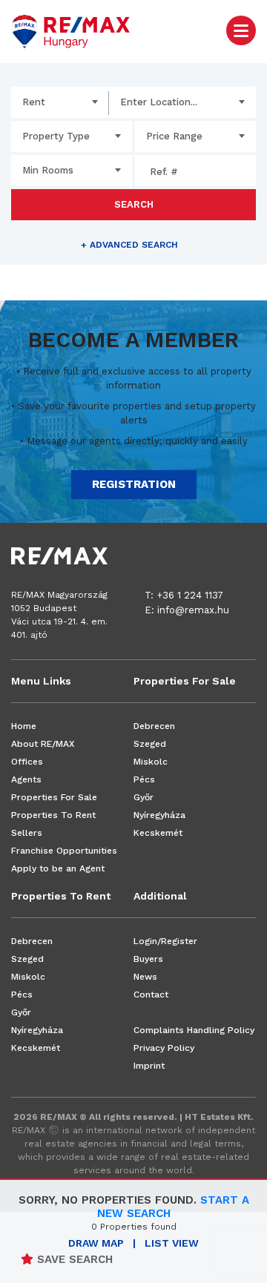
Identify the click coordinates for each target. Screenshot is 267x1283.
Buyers (148, 959)
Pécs (144, 779)
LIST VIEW (172, 1243)
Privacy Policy (164, 1048)
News (145, 977)
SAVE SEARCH (73, 1259)
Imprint (149, 1066)
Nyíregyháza (159, 815)
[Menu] (241, 29)
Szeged (150, 744)
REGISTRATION (134, 484)
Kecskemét (158, 833)
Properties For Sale (54, 797)
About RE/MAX (42, 744)
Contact (151, 994)
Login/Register (165, 941)
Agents (26, 779)
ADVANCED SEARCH (129, 245)
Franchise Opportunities (64, 850)
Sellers (26, 833)
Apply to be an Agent (58, 868)
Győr (144, 797)
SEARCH (134, 204)
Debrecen (154, 726)
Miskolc (151, 761)
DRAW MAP (96, 1243)
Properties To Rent (53, 815)
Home (23, 726)
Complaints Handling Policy (194, 1030)
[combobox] (60, 102)
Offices (27, 761)
